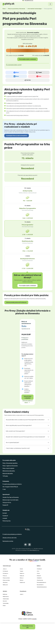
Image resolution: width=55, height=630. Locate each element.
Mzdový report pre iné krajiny (10, 500)
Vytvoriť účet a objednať (27, 397)
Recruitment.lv (40, 584)
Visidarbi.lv (39, 577)
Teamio (21, 571)
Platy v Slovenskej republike (10, 463)
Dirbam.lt (39, 575)
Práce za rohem (6, 580)
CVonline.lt (39, 568)
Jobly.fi (21, 594)
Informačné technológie (35, 8)
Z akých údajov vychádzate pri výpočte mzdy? (18, 448)
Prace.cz (5, 575)
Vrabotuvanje (6, 598)
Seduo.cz (22, 573)
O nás (4, 489)
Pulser (4, 605)
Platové (7, 521)
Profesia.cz (5, 573)
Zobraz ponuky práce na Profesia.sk (16, 302)
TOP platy (5, 476)
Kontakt (5, 513)
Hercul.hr (5, 601)
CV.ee (38, 573)
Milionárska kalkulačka (9, 471)
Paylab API (5, 505)
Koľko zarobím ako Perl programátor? (15, 431)
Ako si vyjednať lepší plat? (12, 442)
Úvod (4, 8)
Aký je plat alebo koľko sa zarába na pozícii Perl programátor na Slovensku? (25, 419)
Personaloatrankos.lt (41, 582)
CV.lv (38, 571)
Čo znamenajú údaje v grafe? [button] (14, 65)
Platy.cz (21, 577)
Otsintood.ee (40, 580)
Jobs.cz (5, 568)
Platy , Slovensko (16, 8)
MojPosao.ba (6, 596)
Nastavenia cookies (8, 541)
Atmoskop (5, 582)
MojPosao (5, 594)
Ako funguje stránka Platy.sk (10, 486)
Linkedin (5, 518)
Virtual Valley (6, 603)
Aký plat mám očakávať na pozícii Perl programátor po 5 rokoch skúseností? (25, 437)
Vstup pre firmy (7, 502)
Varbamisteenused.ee (42, 587)
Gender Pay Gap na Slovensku (11, 497)
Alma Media (33, 550)
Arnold (21, 568)
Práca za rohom (6, 577)
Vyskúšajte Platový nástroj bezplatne (16, 135)
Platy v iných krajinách (8, 468)
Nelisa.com (5, 584)
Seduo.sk (22, 575)
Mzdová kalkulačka (8, 473)
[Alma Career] (27, 613)
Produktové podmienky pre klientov (12, 484)
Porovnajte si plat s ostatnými (27, 59)
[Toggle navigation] (50, 4)
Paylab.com (22, 582)
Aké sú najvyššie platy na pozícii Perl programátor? (19, 425)
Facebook (5, 515)
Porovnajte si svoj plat (27, 626)
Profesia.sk (5, 571)
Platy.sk (21, 580)
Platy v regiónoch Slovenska (10, 465)
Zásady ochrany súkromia (9, 537)
